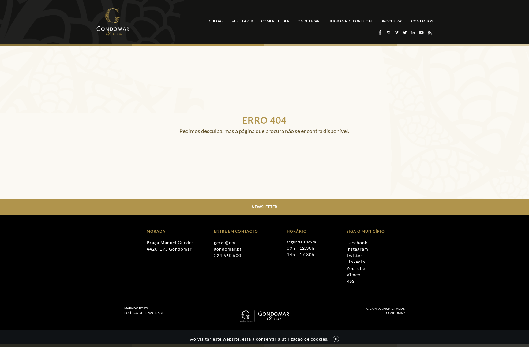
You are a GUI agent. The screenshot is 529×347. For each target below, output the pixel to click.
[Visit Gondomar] (112, 22)
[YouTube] (421, 32)
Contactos (422, 21)
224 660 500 (227, 255)
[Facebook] (379, 32)
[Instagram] (388, 32)
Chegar (216, 21)
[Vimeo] (396, 32)
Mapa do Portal (137, 308)
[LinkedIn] (412, 32)
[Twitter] (404, 32)
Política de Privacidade (144, 313)
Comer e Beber (275, 21)
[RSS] (429, 32)
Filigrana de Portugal (350, 21)
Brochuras (392, 21)
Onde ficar (309, 21)
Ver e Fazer (242, 21)
